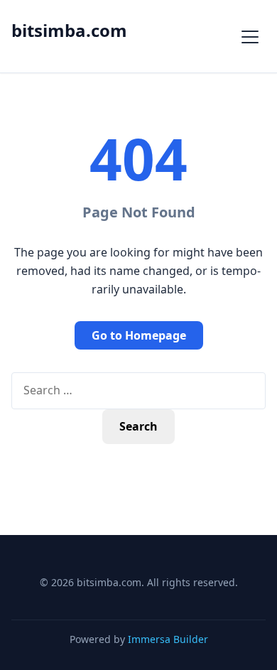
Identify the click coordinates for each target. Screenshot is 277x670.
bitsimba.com (69, 30)
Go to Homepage (139, 335)
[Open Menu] (250, 36)
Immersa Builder (168, 639)
